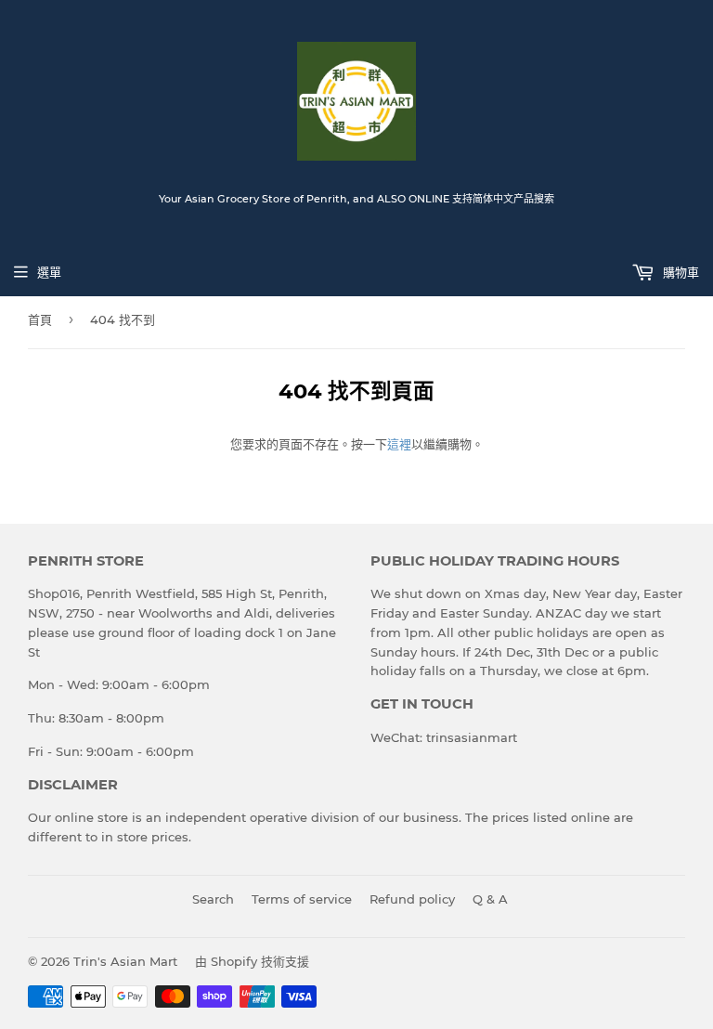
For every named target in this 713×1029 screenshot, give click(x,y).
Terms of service (302, 899)
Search (213, 899)
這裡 (399, 443)
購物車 (679, 272)
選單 (49, 272)
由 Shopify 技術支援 (252, 961)
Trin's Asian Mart (125, 961)
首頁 (40, 319)
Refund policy (412, 899)
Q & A (490, 899)
